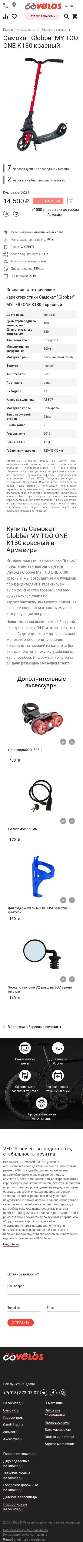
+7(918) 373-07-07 (21, 1392)
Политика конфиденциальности (25, 1530)
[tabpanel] (41, 105)
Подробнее (11, 1244)
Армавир (54, 214)
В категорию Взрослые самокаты (34, 1027)
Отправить (20, 1322)
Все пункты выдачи (19, 1384)
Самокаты (28, 29)
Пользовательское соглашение (25, 1534)
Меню (69, 5)
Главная (8, 29)
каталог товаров (41, 16)
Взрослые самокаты (56, 29)
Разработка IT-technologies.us (24, 1539)
